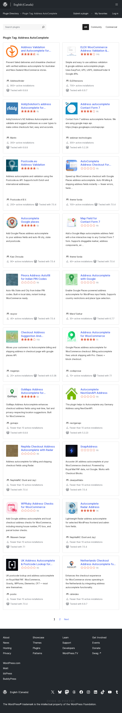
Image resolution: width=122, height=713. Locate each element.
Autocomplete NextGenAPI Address (93, 391)
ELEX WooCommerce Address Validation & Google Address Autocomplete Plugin (93, 49)
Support (66, 642)
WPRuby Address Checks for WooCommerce (37, 505)
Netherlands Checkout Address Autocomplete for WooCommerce (97, 562)
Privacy (7, 653)
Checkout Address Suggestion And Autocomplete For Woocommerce (33, 334)
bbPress (7, 673)
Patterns (37, 653)
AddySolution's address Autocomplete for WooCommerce (36, 106)
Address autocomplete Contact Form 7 (95, 106)
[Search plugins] (43, 27)
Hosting (7, 648)
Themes (37, 642)
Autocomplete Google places (30, 220)
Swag (96, 653)
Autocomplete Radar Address (89, 505)
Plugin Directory (11, 13)
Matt (5, 668)
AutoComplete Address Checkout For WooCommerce (94, 163)
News (6, 642)
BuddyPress (9, 678)
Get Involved (99, 637)
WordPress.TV (70, 653)
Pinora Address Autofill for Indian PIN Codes (35, 277)
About (6, 637)
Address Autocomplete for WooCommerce (95, 334)
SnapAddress (88, 446)
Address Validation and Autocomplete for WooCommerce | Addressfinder (35, 49)
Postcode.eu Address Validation (33, 163)
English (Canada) (19, 692)
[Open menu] (117, 4)
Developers (68, 648)
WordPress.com (11, 663)
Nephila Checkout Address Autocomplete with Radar (38, 448)
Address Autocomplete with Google (95, 277)
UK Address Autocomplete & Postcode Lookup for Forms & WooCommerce (38, 562)
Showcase (38, 637)
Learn (65, 637)
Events (96, 642)
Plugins (36, 648)
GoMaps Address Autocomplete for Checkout (32, 391)
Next (66, 619)
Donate (96, 648)
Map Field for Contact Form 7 (90, 220)
